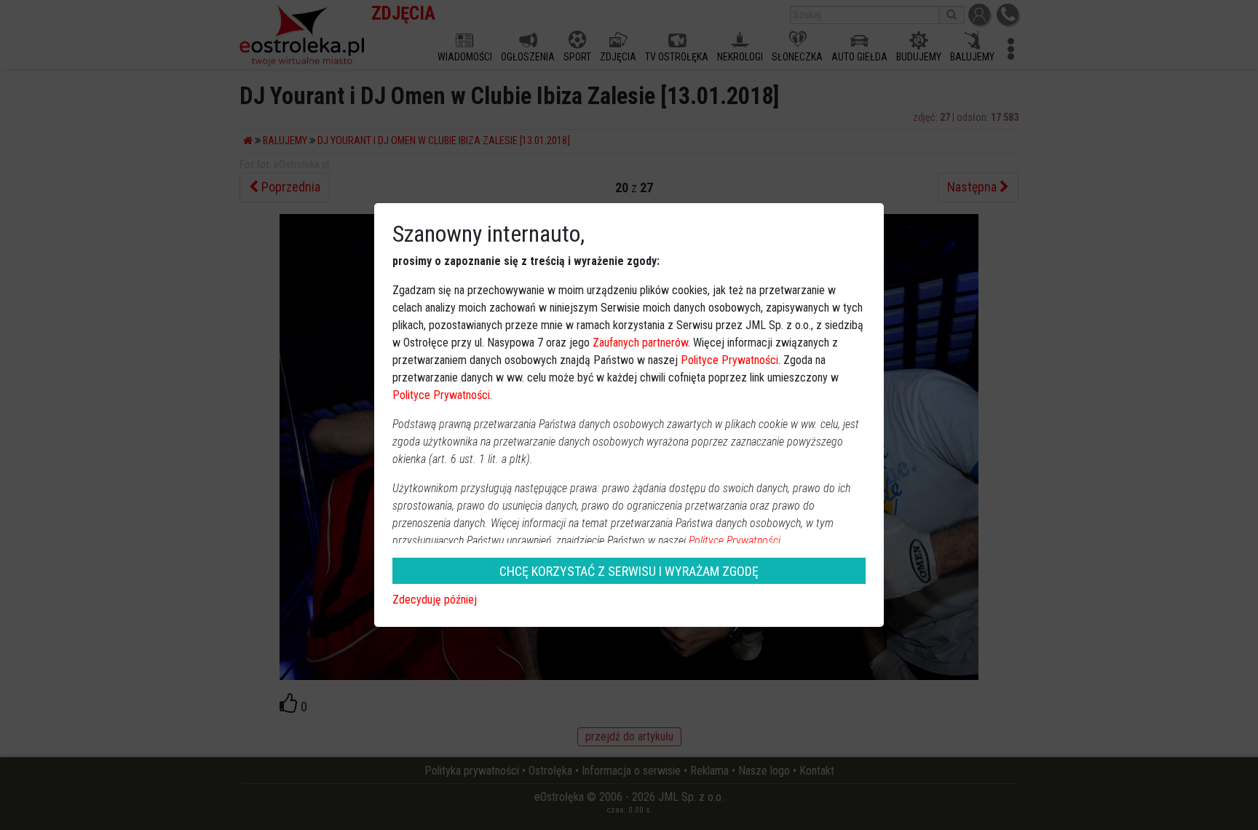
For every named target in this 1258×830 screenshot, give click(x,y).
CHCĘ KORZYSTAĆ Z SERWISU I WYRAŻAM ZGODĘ (629, 571)
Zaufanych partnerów (640, 342)
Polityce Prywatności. (736, 541)
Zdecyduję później (434, 599)
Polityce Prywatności (729, 360)
